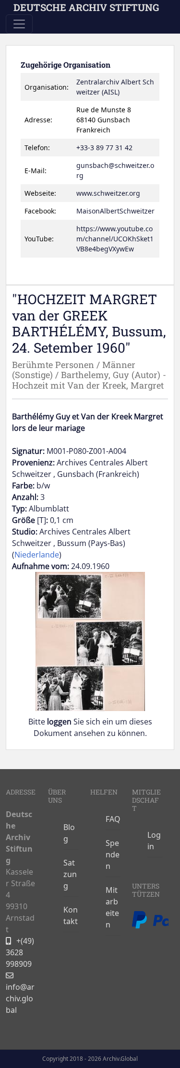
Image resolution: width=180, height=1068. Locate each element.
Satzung (70, 874)
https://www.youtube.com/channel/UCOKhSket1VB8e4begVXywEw (115, 238)
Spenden (113, 854)
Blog (69, 833)
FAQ (113, 819)
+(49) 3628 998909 (20, 952)
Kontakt (70, 915)
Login (154, 841)
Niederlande (36, 554)
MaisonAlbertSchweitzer (115, 210)
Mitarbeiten (112, 907)
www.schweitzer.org (108, 193)
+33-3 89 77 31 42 (104, 147)
